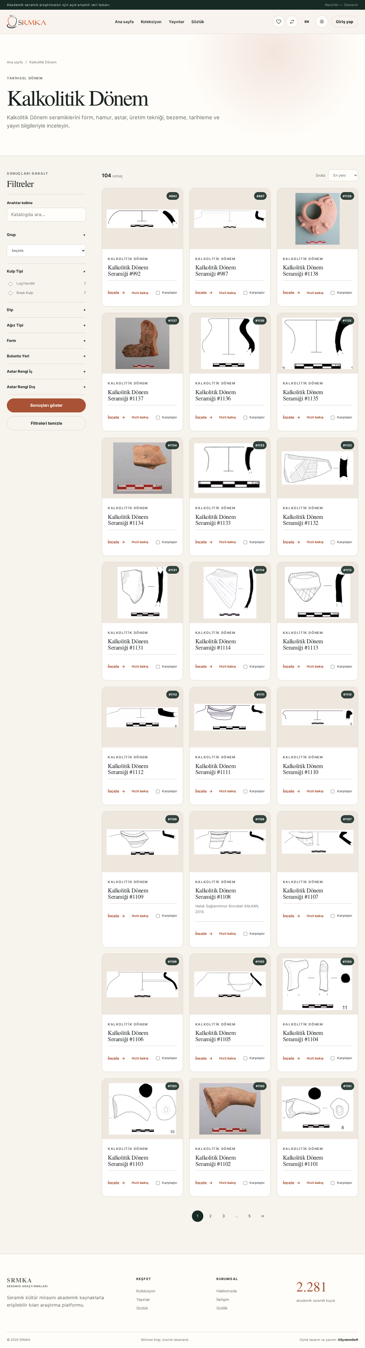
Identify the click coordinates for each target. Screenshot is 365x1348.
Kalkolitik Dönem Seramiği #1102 (215, 1160)
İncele (116, 292)
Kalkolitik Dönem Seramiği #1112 (128, 769)
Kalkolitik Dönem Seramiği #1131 (128, 644)
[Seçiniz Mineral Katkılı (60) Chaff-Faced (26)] (46, 250)
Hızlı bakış (140, 293)
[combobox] (46, 214)
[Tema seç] (322, 21)
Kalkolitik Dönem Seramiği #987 (215, 270)
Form (46, 340)
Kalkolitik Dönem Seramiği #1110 (303, 769)
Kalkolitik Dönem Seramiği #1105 (215, 1036)
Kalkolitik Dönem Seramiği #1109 (128, 893)
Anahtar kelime (20, 203)
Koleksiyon (151, 21)
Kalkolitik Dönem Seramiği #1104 (303, 1036)
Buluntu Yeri (46, 356)
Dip (46, 309)
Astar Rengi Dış (46, 386)
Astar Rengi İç (46, 371)
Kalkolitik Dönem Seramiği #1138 (303, 270)
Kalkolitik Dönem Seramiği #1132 (303, 520)
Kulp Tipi (46, 271)
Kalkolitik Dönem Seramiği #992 (128, 270)
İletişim (222, 1299)
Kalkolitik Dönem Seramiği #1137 (128, 395)
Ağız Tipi (46, 325)
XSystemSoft (348, 1340)
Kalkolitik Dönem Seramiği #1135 (303, 395)
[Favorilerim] (279, 21)
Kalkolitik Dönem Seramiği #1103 (128, 1160)
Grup (46, 234)
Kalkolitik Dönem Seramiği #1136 (215, 395)
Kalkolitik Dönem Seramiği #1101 (303, 1160)
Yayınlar (176, 21)
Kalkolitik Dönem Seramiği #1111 (215, 769)
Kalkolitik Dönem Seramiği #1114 (215, 644)
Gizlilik (222, 1308)
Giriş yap (344, 21)
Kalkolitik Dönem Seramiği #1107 (303, 893)
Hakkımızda (226, 1291)
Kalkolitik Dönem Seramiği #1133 (215, 520)
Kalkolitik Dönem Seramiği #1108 (215, 893)
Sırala (320, 175)
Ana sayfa (124, 21)
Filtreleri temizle (46, 423)
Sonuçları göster (46, 405)
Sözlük (197, 21)
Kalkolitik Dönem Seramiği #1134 (128, 520)
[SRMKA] (26, 21)
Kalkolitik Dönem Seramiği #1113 (303, 644)
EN (307, 22)
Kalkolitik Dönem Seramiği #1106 (128, 1036)
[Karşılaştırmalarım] (292, 21)
